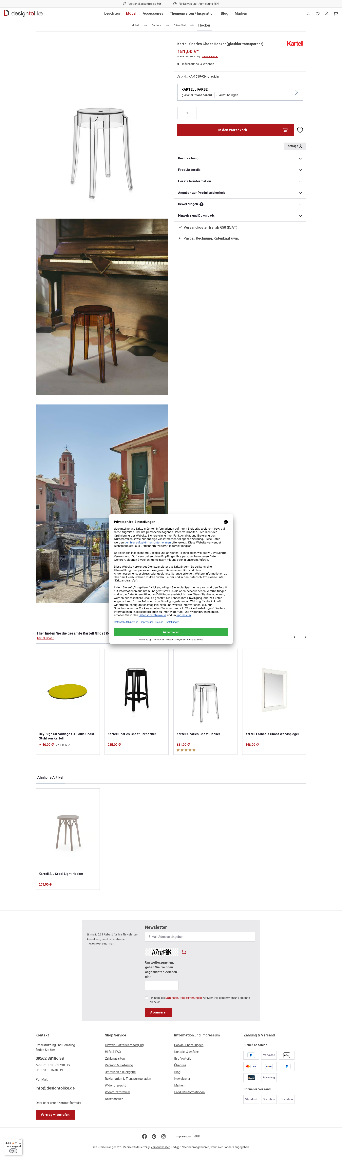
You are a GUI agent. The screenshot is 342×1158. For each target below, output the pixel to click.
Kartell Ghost (45, 638)
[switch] (13, 1150)
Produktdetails (189, 170)
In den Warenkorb (232, 130)
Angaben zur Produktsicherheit (201, 193)
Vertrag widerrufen (55, 1115)
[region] (101, 322)
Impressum (183, 1136)
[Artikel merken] (298, 130)
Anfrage (293, 145)
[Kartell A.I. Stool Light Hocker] (68, 830)
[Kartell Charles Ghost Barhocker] (136, 690)
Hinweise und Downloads (196, 215)
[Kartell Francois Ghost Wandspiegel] (274, 690)
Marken (179, 1085)
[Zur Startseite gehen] (23, 13)
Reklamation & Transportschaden (128, 1079)
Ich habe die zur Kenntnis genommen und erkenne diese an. (200, 1000)
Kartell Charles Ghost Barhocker (132, 734)
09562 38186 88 (50, 1058)
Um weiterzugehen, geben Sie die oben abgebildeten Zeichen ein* (161, 970)
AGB (197, 1136)
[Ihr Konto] (327, 13)
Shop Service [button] (115, 1035)
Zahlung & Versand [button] (259, 1035)
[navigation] (300, 636)
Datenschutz (114, 1099)
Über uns (180, 1065)
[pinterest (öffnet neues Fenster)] (154, 1136)
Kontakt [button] (42, 1035)
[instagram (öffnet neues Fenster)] (163, 1136)
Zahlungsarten (115, 1058)
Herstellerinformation (194, 181)
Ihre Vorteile (182, 1058)
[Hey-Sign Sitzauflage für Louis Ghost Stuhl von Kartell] (68, 690)
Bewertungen (190, 204)
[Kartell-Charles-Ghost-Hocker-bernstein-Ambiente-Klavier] (102, 307)
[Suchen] (308, 13)
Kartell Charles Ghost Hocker (198, 734)
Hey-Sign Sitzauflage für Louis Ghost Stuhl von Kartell (66, 736)
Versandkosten (210, 56)
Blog (177, 1072)
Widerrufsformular (117, 1092)
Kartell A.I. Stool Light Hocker (61, 874)
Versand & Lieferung (119, 1065)
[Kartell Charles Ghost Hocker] (205, 690)
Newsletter (182, 1079)
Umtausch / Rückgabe (120, 1072)
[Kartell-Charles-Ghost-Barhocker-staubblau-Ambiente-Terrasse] (102, 503)
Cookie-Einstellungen (188, 1045)
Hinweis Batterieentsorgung (124, 1045)
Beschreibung (188, 158)
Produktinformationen (189, 1092)
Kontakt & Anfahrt (187, 1052)
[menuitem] (136, 1046)
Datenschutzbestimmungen (183, 997)
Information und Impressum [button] (197, 1035)
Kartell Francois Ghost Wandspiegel (272, 734)
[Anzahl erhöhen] (193, 113)
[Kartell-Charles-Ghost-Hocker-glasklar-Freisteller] (102, 125)
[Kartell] (295, 43)
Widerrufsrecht (115, 1085)
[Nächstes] (43, 596)
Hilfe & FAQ (113, 1052)
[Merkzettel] (317, 13)
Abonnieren (158, 1012)
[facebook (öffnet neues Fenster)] (144, 1136)
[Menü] (20, 1140)
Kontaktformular (69, 1103)
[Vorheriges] (43, 589)
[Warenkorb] (336, 13)
